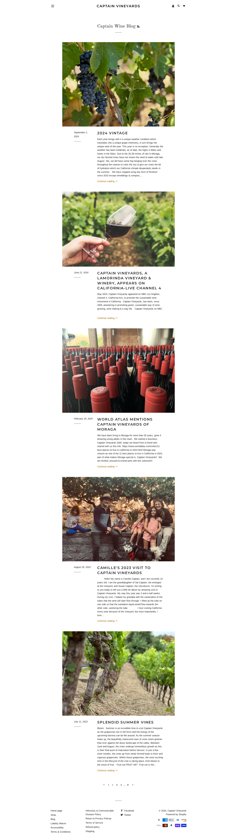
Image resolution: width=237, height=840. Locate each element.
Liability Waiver (58, 823)
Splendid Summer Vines (125, 722)
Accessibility (57, 827)
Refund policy (93, 827)
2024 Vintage (112, 133)
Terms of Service (94, 822)
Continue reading (106, 181)
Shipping (90, 831)
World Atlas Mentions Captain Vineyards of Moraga (125, 424)
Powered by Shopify (176, 814)
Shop (53, 815)
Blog (53, 819)
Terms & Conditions (61, 832)
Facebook (128, 810)
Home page (56, 810)
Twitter (127, 815)
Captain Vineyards (118, 6)
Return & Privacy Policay (98, 818)
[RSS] (138, 26)
